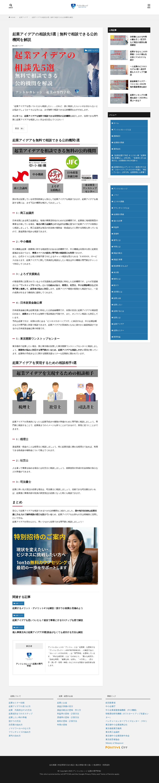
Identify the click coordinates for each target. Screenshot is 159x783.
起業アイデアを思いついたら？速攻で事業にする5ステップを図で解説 (47, 620)
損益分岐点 (118, 253)
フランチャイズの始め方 (20, 732)
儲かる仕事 (118, 221)
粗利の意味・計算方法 (67, 721)
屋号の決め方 (15, 736)
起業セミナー (119, 330)
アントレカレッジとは (122, 129)
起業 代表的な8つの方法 (20, 710)
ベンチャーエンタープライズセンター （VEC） (127, 721)
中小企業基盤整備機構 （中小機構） (122, 710)
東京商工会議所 (112, 732)
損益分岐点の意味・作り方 (69, 710)
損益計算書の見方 (65, 706)
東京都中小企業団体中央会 (117, 736)
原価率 (116, 234)
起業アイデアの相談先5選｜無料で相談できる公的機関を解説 (52, 17)
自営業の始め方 (16, 725)
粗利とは (117, 279)
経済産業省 (111, 703)
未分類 (116, 272)
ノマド (116, 195)
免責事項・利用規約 (102, 765)
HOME (13, 17)
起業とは (117, 317)
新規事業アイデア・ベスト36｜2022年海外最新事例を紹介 (138, 84)
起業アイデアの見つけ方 (20, 706)
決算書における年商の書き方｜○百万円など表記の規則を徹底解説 (138, 40)
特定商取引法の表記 (66, 765)
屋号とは (117, 240)
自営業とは (118, 292)
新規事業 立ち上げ (121, 266)
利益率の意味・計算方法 (68, 714)
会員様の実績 (119, 142)
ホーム (116, 123)
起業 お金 (117, 298)
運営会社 (117, 149)
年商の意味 (62, 725)
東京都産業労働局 (113, 728)
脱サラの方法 (15, 721)
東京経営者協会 (112, 739)
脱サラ (116, 285)
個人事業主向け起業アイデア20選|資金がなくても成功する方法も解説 (47, 632)
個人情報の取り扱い (84, 765)
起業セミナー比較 (17, 703)
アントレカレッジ (120, 188)
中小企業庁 (111, 706)
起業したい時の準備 (18, 717)
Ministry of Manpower (114, 743)
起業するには (119, 311)
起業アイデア (23, 17)
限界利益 (117, 337)
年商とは (117, 246)
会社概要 (53, 765)
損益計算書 (118, 259)
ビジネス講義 (119, 201)
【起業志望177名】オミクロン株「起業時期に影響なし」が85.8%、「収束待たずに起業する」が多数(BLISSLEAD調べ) (129, 158)
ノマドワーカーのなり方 (20, 728)
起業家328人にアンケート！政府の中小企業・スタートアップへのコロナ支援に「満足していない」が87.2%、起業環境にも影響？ (129, 169)
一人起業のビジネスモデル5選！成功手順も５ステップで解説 (138, 70)
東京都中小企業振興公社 (116, 725)
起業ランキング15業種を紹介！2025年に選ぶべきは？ (139, 98)
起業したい (118, 304)
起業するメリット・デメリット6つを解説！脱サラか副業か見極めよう (47, 608)
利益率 (116, 227)
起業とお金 (62, 703)
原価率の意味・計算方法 (68, 717)
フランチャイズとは (121, 208)
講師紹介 (117, 136)
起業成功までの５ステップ (21, 714)
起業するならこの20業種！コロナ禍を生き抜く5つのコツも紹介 (138, 55)
